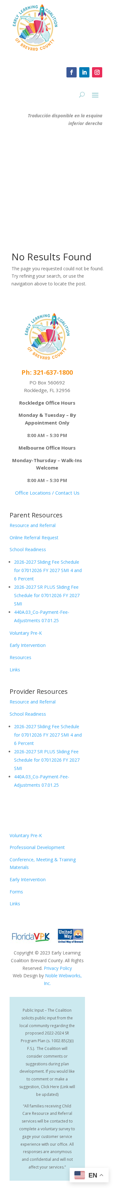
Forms (16, 892)
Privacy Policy (58, 968)
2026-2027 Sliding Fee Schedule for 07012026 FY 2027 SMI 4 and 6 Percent (48, 570)
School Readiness (28, 549)
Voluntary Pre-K (26, 633)
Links (15, 670)
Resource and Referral (33, 525)
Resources (20, 657)
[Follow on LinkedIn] (84, 72)
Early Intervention (28, 645)
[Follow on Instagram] (97, 72)
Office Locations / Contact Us (47, 492)
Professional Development (37, 847)
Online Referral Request (34, 537)
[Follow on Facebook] (71, 72)
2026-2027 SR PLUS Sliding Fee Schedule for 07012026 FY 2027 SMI (47, 595)
